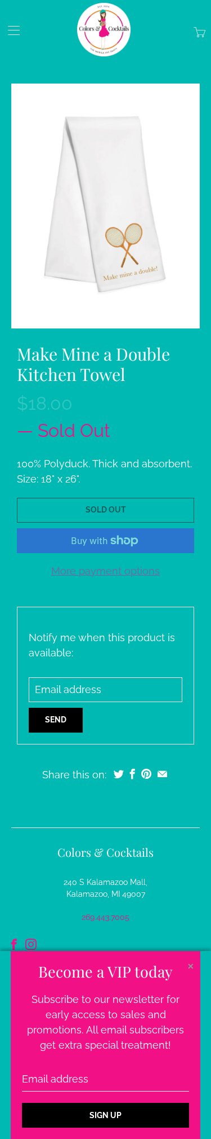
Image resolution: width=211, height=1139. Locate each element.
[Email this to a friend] (162, 774)
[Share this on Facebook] (132, 774)
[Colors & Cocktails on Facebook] (14, 944)
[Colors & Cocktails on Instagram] (31, 944)
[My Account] (10, 30)
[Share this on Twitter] (118, 774)
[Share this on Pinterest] (146, 774)
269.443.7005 (105, 917)
